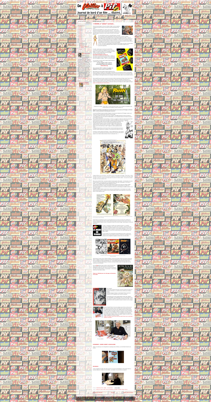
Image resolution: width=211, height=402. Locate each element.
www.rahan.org (104, 65)
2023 (80, 26)
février (81, 43)
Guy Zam (107, 389)
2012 (80, 49)
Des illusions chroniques (84, 82)
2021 (80, 29)
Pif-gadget (115, 389)
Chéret (101, 389)
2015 (80, 36)
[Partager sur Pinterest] (119, 387)
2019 (80, 32)
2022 (80, 28)
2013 (80, 39)
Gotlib (104, 389)
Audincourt (98, 389)
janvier (81, 45)
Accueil (113, 392)
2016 (80, 35)
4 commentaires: (110, 387)
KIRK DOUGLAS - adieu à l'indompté (86, 84)
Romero (126, 389)
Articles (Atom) (100, 394)
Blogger (114, 399)
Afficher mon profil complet (82, 78)
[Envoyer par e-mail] (115, 387)
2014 (80, 38)
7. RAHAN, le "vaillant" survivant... (103, 24)
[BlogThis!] (116, 387)
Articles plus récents (97, 392)
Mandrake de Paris (86, 53)
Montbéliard (111, 389)
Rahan (123, 389)
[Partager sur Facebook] (118, 387)
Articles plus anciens (128, 392)
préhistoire (120, 389)
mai (81, 42)
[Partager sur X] (117, 387)
